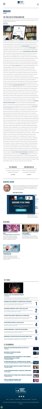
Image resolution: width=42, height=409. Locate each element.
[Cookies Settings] (1, 407)
